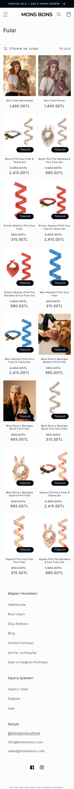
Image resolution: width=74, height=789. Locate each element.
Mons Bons (25, 787)
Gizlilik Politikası (21, 643)
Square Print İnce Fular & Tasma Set (54, 494)
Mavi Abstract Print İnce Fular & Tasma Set (19, 360)
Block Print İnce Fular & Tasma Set (19, 160)
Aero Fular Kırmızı (54, 100)
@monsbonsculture (24, 733)
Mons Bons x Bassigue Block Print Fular (19, 427)
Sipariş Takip (18, 689)
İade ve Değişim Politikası (28, 662)
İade (11, 708)
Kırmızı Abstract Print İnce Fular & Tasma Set (54, 227)
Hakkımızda (17, 604)
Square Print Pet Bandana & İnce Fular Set (54, 561)
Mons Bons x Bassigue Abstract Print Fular (54, 360)
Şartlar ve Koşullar (22, 653)
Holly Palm (36, 787)
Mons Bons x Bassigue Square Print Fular (19, 494)
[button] (5, 14)
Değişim (14, 699)
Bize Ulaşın (16, 614)
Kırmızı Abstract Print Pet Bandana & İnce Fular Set (19, 294)
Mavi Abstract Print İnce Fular (54, 294)
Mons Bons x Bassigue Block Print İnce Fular (54, 427)
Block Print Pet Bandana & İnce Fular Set (54, 160)
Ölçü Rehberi (18, 624)
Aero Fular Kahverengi (19, 100)
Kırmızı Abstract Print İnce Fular (19, 227)
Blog (11, 633)
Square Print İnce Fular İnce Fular (20, 561)
